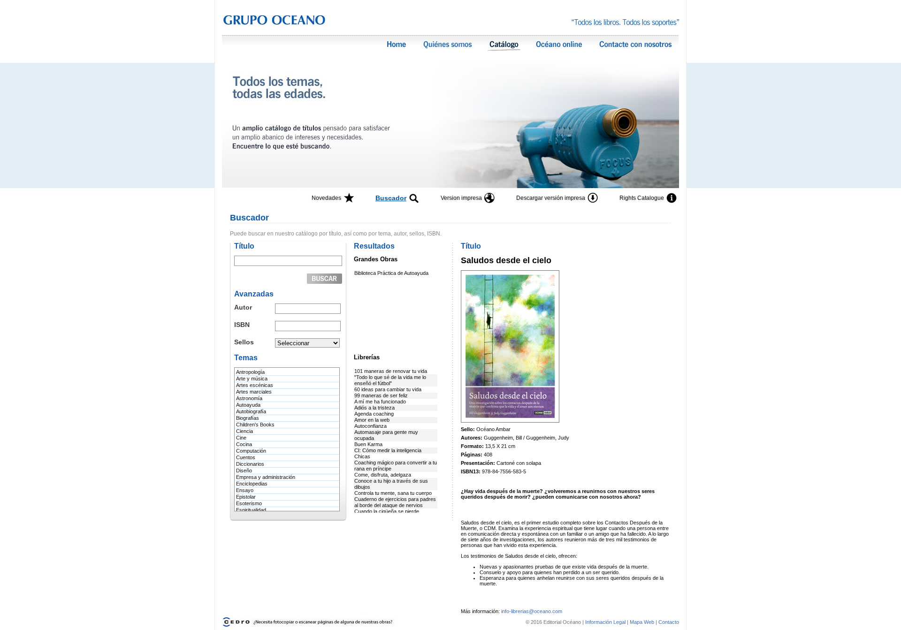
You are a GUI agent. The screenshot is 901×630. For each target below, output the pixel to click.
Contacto (668, 622)
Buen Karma (368, 444)
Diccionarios (250, 464)
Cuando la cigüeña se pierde (386, 511)
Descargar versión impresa (550, 198)
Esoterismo (249, 503)
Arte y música (251, 378)
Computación (251, 451)
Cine (241, 437)
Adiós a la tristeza (374, 407)
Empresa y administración (265, 477)
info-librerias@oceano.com (531, 611)
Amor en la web (371, 420)
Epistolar (246, 497)
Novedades (326, 198)
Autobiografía (251, 411)
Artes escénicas (254, 385)
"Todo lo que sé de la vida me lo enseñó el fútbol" (390, 380)
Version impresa (461, 198)
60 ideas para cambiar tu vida (387, 389)
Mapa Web (642, 622)
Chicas (362, 456)
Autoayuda (248, 405)
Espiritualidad (251, 510)
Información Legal (606, 622)
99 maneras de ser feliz (381, 395)
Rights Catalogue (641, 198)
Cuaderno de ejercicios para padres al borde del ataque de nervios (395, 502)
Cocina (244, 444)
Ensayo (244, 490)
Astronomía (249, 398)
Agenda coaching (374, 414)
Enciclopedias (251, 483)
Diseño (244, 470)
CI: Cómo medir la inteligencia (387, 450)
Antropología (250, 372)
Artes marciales (254, 392)
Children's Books (255, 424)
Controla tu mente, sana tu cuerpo (393, 493)
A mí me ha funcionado (380, 401)
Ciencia (244, 431)
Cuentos (245, 457)
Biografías (247, 418)
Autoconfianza (370, 426)
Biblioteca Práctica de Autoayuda (391, 273)
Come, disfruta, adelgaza (382, 475)
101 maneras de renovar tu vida (390, 371)
